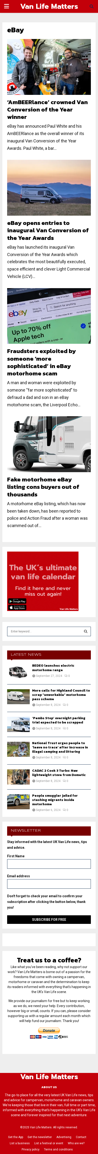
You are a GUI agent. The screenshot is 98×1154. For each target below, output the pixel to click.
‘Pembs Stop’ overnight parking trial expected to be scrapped (58, 720)
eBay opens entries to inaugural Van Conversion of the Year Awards (48, 230)
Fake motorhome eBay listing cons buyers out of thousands (43, 487)
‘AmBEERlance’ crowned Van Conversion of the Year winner (47, 109)
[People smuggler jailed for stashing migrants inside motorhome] (18, 801)
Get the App (15, 1137)
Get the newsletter (40, 1137)
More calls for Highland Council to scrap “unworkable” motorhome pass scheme (61, 695)
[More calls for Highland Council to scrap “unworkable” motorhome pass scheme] (18, 696)
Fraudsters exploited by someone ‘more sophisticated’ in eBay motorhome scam (41, 362)
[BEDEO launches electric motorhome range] (18, 671)
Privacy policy (30, 1149)
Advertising (63, 1137)
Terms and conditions (58, 1149)
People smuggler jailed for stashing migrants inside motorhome (55, 800)
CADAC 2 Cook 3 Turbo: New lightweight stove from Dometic (59, 772)
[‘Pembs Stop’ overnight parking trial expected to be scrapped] (18, 724)
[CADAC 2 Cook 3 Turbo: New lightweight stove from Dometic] (18, 776)
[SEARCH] (85, 631)
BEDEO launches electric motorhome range (53, 667)
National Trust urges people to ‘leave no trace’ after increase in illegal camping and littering (60, 747)
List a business (20, 1143)
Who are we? (76, 1143)
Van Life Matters (49, 6)
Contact (81, 1137)
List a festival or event (48, 1143)
